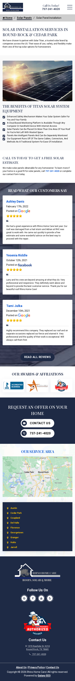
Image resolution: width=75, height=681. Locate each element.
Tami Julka (14, 306)
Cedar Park (16, 513)
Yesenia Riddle (16, 255)
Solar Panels (24, 17)
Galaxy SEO (44, 675)
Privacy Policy (36, 667)
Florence (15, 527)
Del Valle (14, 523)
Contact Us (40, 423)
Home (8, 17)
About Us (21, 667)
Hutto (13, 542)
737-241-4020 (51, 9)
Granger (14, 537)
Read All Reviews (37, 357)
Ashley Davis (15, 201)
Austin (13, 508)
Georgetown (16, 532)
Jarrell (13, 547)
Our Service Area (37, 451)
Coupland (15, 518)
